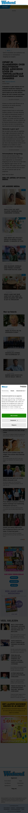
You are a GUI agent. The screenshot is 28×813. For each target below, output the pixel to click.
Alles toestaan (14, 415)
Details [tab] (12, 390)
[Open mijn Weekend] (22, 2)
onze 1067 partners (10, 398)
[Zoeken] (26, 2)
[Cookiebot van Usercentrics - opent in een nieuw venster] (20, 387)
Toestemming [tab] (5, 390)
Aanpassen (13, 420)
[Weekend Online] (8, 2)
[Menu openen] (20, 2)
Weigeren (14, 425)
